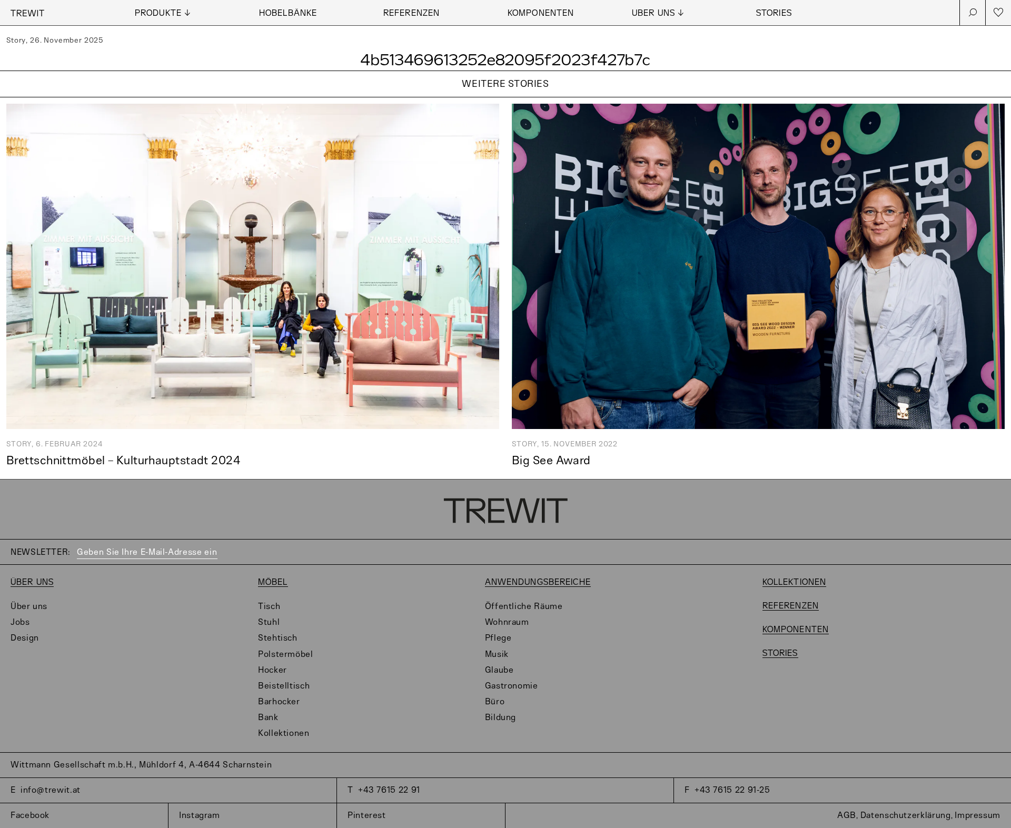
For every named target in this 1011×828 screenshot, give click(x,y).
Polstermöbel (285, 654)
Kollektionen (284, 733)
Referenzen (411, 13)
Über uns (32, 582)
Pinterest (367, 815)
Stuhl (269, 622)
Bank (268, 717)
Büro (495, 701)
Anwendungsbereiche (538, 582)
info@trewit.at (51, 790)
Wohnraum (507, 622)
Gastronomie (511, 686)
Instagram (199, 815)
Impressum (977, 815)
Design (25, 638)
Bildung (500, 717)
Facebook (30, 815)
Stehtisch (278, 638)
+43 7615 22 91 (389, 790)
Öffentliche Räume (524, 606)
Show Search (972, 12)
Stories (774, 13)
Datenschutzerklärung (905, 815)
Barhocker (279, 701)
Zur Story (505, 97)
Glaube (499, 670)
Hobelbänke (288, 13)
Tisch (269, 606)
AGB (846, 815)
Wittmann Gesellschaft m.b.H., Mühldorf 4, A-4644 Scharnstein (141, 765)
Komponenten (541, 13)
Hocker (272, 670)
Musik (497, 654)
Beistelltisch (284, 686)
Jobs (20, 622)
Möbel (273, 582)
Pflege (498, 638)
